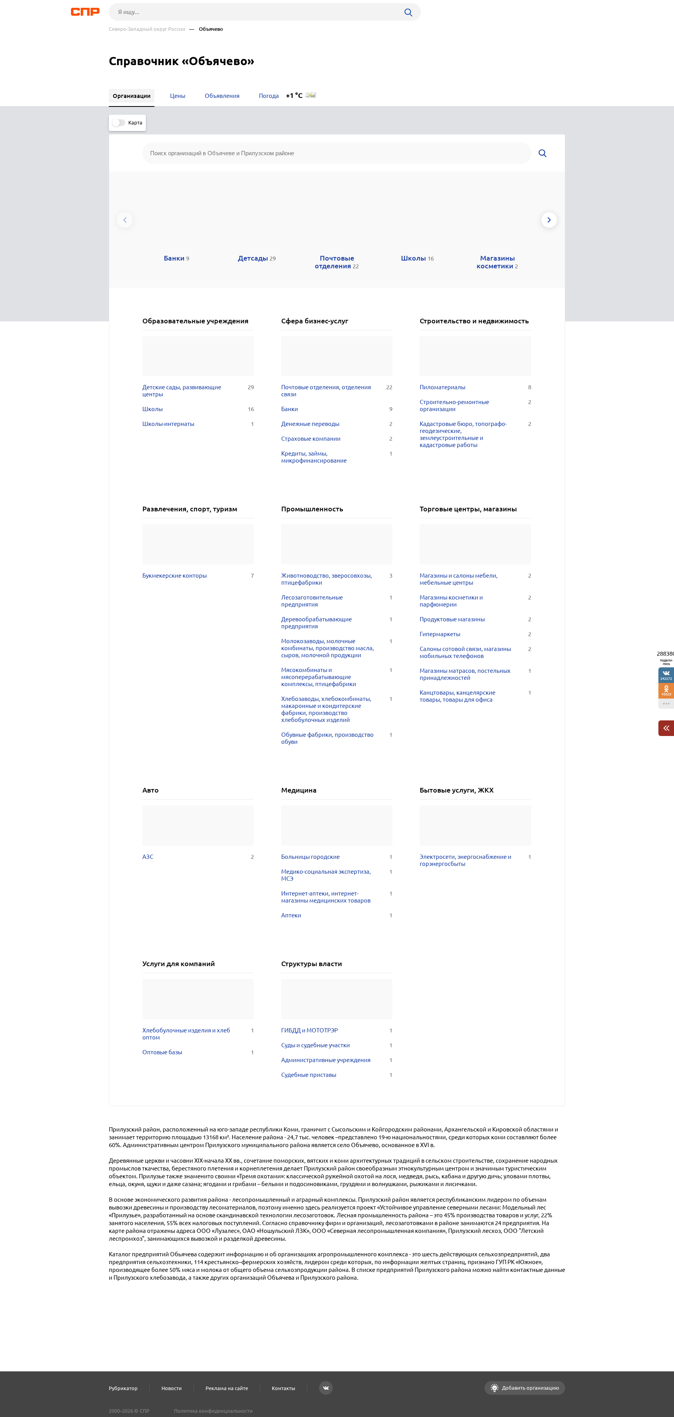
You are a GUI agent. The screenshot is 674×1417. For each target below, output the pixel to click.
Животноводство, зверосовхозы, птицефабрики (337, 579)
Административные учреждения (337, 1060)
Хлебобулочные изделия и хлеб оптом (198, 1034)
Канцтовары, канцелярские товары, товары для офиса (475, 696)
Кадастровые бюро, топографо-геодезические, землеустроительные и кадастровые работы (475, 434)
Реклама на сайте (227, 1388)
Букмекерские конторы (198, 575)
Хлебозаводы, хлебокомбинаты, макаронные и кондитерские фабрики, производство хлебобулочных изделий (337, 709)
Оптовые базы (198, 1052)
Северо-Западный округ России (147, 29)
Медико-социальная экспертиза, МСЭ (337, 875)
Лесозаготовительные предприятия (337, 601)
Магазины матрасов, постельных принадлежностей (475, 674)
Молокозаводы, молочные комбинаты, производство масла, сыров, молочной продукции (337, 648)
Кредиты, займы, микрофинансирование (337, 457)
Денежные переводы (337, 423)
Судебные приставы (337, 1074)
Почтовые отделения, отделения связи (337, 390)
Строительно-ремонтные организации (475, 405)
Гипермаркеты (475, 634)
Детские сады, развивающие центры (198, 390)
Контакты (283, 1388)
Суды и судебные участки (337, 1045)
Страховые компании (337, 438)
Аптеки (337, 915)
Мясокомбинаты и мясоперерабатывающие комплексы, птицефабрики (337, 677)
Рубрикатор (123, 1388)
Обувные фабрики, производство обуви (337, 738)
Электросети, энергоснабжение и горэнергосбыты (475, 860)
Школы (198, 409)
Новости (171, 1388)
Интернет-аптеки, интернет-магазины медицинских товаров (337, 897)
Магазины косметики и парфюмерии (475, 601)
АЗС (198, 856)
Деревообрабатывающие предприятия (337, 623)
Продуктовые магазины (475, 619)
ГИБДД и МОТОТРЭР (337, 1030)
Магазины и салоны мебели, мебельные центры (475, 579)
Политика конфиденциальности (213, 1411)
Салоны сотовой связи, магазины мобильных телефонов (475, 652)
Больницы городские (337, 856)
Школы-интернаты (198, 423)
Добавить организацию (530, 1388)
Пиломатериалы (475, 387)
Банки (337, 409)
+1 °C (294, 95)
